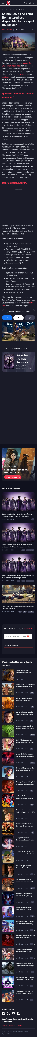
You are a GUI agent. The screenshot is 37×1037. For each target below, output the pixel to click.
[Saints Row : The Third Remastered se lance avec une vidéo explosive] (18, 594)
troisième (22, 74)
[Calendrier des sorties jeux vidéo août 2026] (18, 464)
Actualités (10, 9)
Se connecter (28, 628)
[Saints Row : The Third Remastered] (9, 362)
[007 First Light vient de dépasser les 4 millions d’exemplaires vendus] (8, 870)
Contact (4, 1025)
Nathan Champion (7, 29)
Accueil (5, 9)
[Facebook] (3, 1013)
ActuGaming (8, 3)
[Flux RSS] (18, 1013)
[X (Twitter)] (8, 1013)
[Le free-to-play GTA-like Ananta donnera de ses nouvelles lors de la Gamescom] (8, 954)
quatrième (6, 77)
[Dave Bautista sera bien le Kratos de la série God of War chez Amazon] (8, 814)
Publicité (12, 1025)
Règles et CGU (6, 1034)
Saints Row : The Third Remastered (23, 359)
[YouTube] (13, 1013)
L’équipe (19, 1025)
